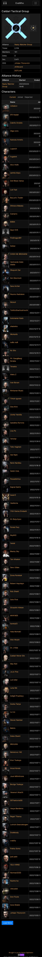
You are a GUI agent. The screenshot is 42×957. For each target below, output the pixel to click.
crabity (13, 840)
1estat (12, 543)
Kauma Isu (14, 881)
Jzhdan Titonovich (22, 63)
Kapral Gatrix (15, 487)
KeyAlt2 (13, 535)
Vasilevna (14, 503)
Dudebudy (14, 832)
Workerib (14, 334)
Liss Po (13, 431)
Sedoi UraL (14, 471)
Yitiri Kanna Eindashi (18, 511)
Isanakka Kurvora (17, 423)
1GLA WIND (15, 865)
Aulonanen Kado (16, 318)
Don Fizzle (14, 897)
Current (13, 97)
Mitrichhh (14, 744)
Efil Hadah (14, 115)
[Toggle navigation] (36, 3)
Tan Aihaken (15, 559)
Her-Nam (14, 455)
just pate (13, 857)
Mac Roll (13, 664)
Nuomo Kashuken (17, 294)
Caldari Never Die (17, 656)
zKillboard (19, 67)
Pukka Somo (15, 848)
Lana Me (13, 688)
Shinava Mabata (16, 206)
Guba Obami (15, 736)
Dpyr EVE (14, 230)
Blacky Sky (14, 551)
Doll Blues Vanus (17, 181)
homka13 (13, 624)
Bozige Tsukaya (16, 784)
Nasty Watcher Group (23, 44)
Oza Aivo (14, 407)
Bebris (12, 728)
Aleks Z (13, 374)
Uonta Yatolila (16, 415)
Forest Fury (14, 527)
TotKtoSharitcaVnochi (19, 310)
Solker (12, 246)
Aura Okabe (15, 905)
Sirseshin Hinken (17, 607)
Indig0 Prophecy (17, 696)
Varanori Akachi (16, 792)
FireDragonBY (16, 238)
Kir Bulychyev (15, 519)
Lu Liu (12, 712)
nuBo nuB (14, 342)
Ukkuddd (14, 889)
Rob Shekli (14, 591)
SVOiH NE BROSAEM (18, 254)
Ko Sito (13, 350)
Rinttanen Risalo (16, 391)
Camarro (13, 214)
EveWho (20, 3)
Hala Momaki (15, 631)
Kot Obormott (15, 278)
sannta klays (15, 173)
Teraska (13, 366)
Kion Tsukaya (15, 760)
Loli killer (14, 680)
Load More (7, 923)
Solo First (14, 599)
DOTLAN (18, 70)
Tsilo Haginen (15, 447)
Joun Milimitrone (17, 776)
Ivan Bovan (14, 382)
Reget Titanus (15, 816)
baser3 (13, 495)
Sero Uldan (14, 567)
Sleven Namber (16, 720)
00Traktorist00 (16, 800)
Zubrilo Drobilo (16, 123)
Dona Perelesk (16, 575)
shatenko (14, 326)
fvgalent (13, 157)
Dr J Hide (14, 648)
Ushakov (13, 106)
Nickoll (13, 302)
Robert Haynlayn (17, 583)
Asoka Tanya (15, 704)
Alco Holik (14, 165)
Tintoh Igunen (15, 398)
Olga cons (14, 131)
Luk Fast (13, 190)
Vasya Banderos (16, 808)
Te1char (13, 439)
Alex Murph (14, 640)
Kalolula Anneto (16, 140)
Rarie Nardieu (15, 463)
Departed (28, 97)
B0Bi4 (12, 222)
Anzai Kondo (15, 768)
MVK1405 (14, 615)
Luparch (13, 149)
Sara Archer (15, 286)
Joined (20, 97)
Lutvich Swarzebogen (19, 824)
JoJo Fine (14, 672)
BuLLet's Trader (16, 198)
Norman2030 (15, 873)
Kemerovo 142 (16, 752)
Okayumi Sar (15, 270)
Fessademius (15, 479)
